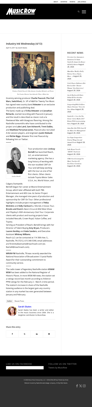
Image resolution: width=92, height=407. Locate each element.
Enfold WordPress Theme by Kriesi (57, 380)
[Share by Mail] (49, 334)
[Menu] (83, 11)
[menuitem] (55, 1)
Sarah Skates (22, 48)
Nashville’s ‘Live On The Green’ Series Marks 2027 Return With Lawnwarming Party (76, 120)
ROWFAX (72, 2)
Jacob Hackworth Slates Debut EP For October (75, 96)
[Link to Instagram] (84, 387)
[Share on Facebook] (12, 334)
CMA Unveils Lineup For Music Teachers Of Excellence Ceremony (75, 161)
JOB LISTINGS (82, 2)
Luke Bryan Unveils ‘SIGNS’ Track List (73, 150)
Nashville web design (42, 383)
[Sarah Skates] (12, 315)
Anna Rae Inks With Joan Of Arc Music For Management (76, 129)
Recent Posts (19, 301)
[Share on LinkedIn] (37, 334)
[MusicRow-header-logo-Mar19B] (21, 11)
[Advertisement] (79, 183)
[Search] (79, 11)
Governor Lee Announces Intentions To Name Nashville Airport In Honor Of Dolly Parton (76, 60)
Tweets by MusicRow (57, 367)
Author (9, 301)
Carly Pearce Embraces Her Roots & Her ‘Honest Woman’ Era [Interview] (76, 85)
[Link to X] (80, 387)
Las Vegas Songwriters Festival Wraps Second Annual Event (74, 139)
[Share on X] (24, 334)
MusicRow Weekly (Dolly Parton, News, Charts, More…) (75, 73)
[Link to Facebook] (77, 387)
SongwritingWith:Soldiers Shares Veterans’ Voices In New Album (76, 106)
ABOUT (56, 2)
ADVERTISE (63, 2)
